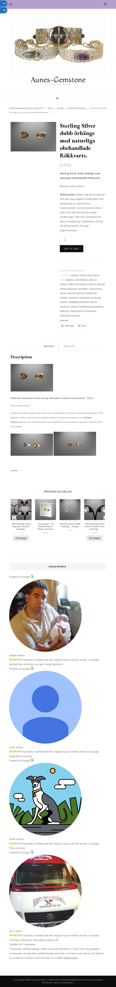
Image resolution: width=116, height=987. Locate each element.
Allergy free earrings (78, 284)
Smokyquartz (90, 311)
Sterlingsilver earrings (70, 315)
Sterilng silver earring (89, 275)
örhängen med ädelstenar (91, 306)
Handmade (84, 297)
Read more (71, 957)
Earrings (75, 275)
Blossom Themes (83, 979)
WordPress (47, 982)
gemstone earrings (76, 293)
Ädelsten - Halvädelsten (76, 279)
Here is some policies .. (63, 982)
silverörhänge (76, 311)
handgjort (73, 297)
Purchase (21, 538)
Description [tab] (49, 346)
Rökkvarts (64, 311)
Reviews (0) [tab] (69, 346)
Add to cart (71, 248)
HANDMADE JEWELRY (78, 302)
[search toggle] (105, 4)
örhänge (74, 306)
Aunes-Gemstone (58, 79)
